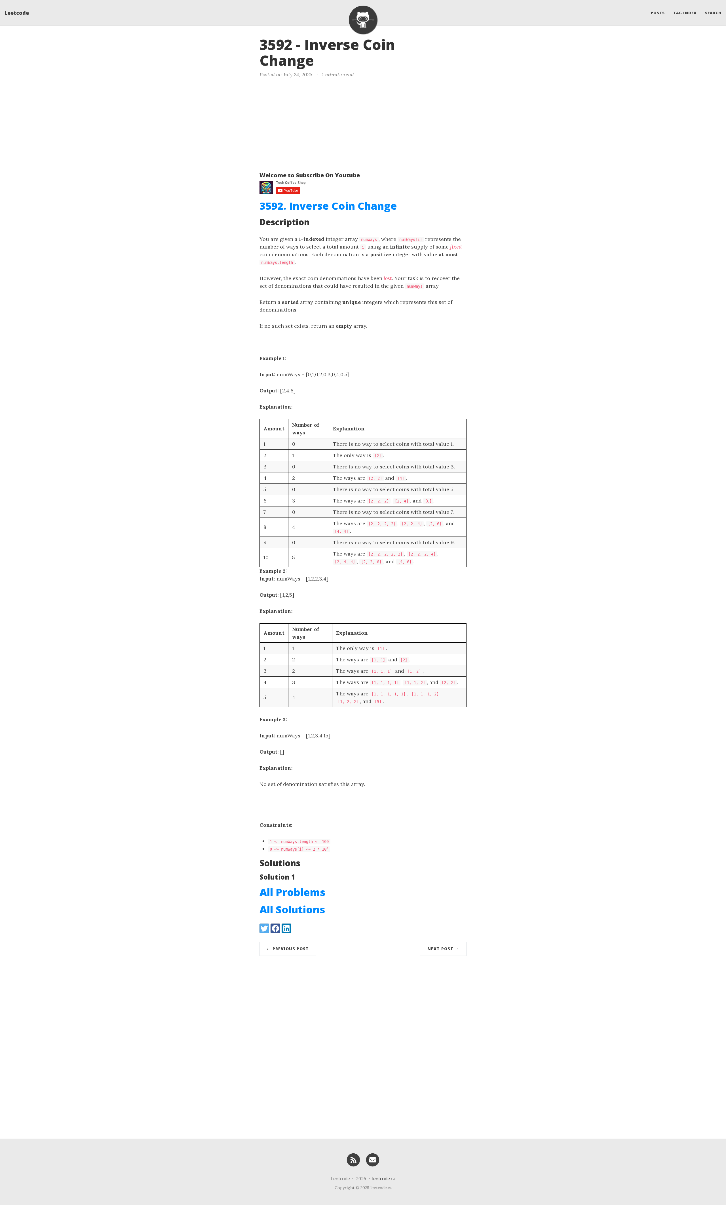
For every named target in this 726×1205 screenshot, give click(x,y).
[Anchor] (323, 59)
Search (713, 12)
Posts (658, 12)
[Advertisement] (363, 123)
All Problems (292, 892)
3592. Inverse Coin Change (328, 206)
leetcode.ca (383, 1178)
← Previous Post (288, 948)
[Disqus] (363, 1046)
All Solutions (292, 909)
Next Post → (443, 948)
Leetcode (17, 12)
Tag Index (685, 12)
